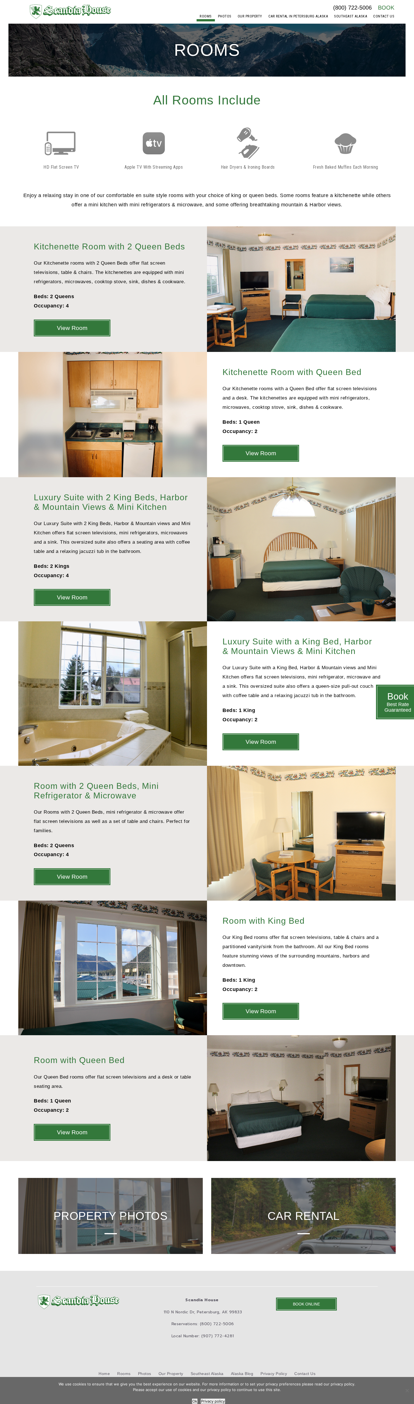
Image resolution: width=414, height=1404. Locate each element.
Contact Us (383, 16)
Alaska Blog (242, 1373)
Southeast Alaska (350, 16)
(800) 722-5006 (352, 8)
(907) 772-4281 (217, 1336)
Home (104, 1373)
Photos (225, 16)
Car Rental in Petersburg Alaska (298, 16)
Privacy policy (213, 1401)
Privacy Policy (274, 1373)
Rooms (206, 16)
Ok (194, 1401)
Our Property (250, 16)
